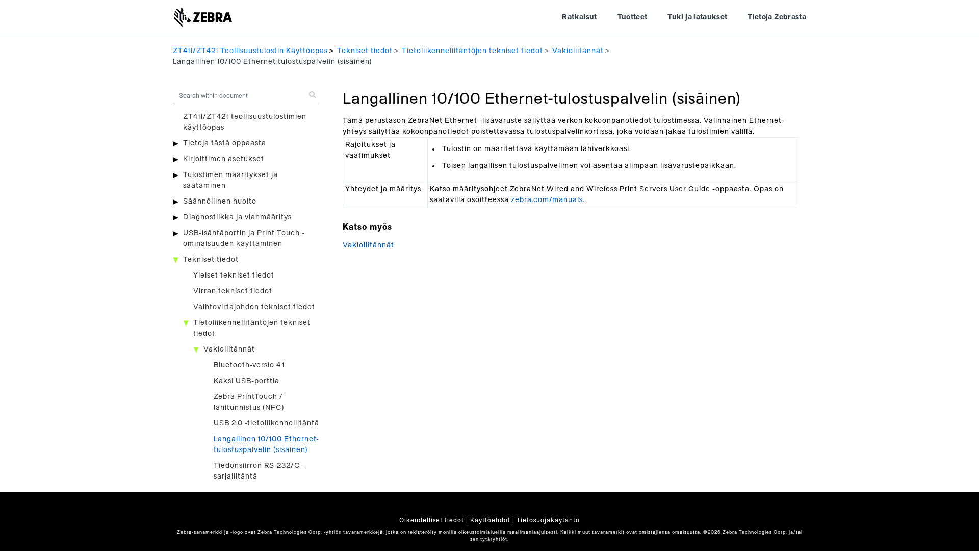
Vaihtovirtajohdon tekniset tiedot (254, 307)
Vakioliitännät (578, 51)
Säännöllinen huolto (219, 201)
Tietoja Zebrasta (777, 17)
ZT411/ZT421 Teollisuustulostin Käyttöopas (250, 51)
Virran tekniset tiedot (232, 291)
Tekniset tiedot (365, 51)
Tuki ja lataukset (697, 17)
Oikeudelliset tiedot (431, 520)
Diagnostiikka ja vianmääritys (237, 217)
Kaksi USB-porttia (246, 381)
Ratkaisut (579, 17)
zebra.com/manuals (547, 200)
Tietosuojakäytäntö (548, 520)
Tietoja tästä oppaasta (224, 143)
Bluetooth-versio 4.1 (249, 365)
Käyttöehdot (490, 520)
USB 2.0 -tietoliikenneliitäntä (266, 423)
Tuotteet (632, 17)
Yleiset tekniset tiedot (233, 275)
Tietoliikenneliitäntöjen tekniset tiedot (472, 51)
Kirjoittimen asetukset (223, 159)
